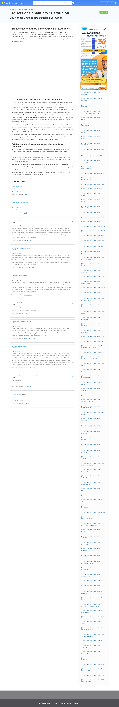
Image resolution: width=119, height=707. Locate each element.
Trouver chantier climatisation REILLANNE (90, 207)
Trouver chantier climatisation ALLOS (93, 352)
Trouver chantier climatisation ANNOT (93, 287)
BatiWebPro (102, 698)
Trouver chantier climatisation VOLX (92, 156)
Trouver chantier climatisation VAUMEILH (90, 622)
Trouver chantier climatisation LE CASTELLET (91, 592)
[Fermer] (112, 682)
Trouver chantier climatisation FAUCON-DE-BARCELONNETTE (90, 605)
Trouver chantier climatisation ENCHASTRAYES (90, 483)
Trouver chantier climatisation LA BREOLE (91, 598)
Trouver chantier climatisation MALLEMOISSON (90, 282)
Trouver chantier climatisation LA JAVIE (93, 512)
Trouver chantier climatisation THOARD (93, 336)
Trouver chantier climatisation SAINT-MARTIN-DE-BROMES (92, 464)
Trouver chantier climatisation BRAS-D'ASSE (92, 413)
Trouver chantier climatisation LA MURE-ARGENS (91, 611)
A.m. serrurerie (28, 240)
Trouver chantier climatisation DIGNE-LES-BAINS (93, 99)
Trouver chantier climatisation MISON (93, 276)
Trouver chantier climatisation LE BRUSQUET (91, 271)
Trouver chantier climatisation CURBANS (90, 537)
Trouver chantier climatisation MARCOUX (90, 432)
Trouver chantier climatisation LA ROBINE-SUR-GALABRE (91, 586)
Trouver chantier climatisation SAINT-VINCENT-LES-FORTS (92, 635)
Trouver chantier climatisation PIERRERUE (90, 438)
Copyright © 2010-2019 (44, 703)
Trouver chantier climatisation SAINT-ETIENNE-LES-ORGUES (92, 241)
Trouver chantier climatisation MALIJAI (93, 184)
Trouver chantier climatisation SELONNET (90, 549)
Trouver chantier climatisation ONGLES (93, 617)
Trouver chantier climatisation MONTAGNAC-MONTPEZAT (90, 524)
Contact (76, 703)
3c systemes (27, 386)
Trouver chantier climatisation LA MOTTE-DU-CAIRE (91, 407)
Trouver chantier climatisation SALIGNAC (90, 419)
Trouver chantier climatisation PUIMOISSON (90, 331)
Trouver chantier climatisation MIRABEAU (90, 451)
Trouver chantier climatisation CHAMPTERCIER (90, 318)
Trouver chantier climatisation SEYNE (93, 212)
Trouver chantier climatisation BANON (93, 246)
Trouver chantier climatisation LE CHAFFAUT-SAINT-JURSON (91, 347)
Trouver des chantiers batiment (26, 9)
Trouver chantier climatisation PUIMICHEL (90, 659)
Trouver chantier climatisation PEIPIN (93, 235)
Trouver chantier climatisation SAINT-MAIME (92, 312)
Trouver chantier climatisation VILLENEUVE (90, 144)
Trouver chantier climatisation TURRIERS (90, 477)
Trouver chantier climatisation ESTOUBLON (90, 568)
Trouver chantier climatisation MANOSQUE (90, 93)
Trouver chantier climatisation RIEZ (92, 189)
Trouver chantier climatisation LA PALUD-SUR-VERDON (91, 629)
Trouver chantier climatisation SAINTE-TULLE (93, 150)
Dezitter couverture (29, 338)
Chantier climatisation (13, 3)
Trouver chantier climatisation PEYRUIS (93, 173)
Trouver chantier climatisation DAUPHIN (90, 325)
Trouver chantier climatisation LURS (92, 495)
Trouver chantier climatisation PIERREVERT (90, 131)
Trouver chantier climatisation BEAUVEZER (90, 652)
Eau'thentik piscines (29, 267)
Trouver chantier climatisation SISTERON (90, 106)
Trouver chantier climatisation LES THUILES (91, 500)
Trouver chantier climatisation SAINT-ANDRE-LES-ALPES (92, 299)
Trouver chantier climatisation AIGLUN (93, 226)
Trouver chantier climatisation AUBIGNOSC (90, 389)
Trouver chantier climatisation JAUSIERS (90, 252)
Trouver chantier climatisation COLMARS (90, 530)
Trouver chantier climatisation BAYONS (93, 640)
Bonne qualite (28, 295)
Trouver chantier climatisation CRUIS (93, 395)
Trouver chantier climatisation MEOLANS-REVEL (90, 575)
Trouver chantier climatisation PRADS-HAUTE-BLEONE (93, 670)
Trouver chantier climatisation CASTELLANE (90, 194)
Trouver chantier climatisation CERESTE (93, 231)
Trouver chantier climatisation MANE (93, 217)
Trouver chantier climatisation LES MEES (91, 137)
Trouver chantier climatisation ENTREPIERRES (90, 543)
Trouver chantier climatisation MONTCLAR (90, 470)
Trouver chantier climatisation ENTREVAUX (90, 305)
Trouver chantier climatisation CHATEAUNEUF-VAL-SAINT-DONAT (91, 426)
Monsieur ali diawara (30, 368)
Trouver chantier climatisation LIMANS (93, 664)
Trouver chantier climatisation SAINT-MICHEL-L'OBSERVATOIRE (92, 258)
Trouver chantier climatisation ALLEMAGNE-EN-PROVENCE (90, 458)
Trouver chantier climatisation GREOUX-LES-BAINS (90, 178)
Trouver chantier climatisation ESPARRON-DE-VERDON (90, 562)
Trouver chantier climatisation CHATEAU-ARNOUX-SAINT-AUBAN (91, 112)
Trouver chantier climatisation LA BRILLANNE (91, 293)
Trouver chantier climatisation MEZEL (93, 341)
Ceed (25, 213)
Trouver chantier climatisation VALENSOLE (90, 161)
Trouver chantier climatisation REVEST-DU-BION (93, 383)
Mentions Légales (66, 703)
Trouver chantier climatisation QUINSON (90, 489)
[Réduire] (109, 682)
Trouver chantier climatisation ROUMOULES (90, 370)
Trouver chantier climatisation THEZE (93, 675)
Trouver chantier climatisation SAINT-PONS (92, 364)
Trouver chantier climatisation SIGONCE (90, 556)
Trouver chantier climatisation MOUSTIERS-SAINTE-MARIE (90, 358)
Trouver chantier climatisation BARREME (90, 445)
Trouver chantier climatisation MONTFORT (90, 507)
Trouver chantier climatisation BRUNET (93, 580)
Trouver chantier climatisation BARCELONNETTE (90, 167)
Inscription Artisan (108, 3)
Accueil (12, 9)
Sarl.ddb (26, 403)
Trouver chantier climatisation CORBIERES (90, 265)
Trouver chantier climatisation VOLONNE (90, 200)
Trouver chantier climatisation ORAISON (90, 118)
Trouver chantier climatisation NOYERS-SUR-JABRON (90, 518)
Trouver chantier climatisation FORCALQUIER (90, 125)
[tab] (42, 187)
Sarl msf (26, 313)
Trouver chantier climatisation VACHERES (90, 646)
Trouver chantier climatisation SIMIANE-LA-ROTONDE (90, 400)
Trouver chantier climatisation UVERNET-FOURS (90, 377)
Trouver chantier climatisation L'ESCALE (93, 222)
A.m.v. (25, 194)
